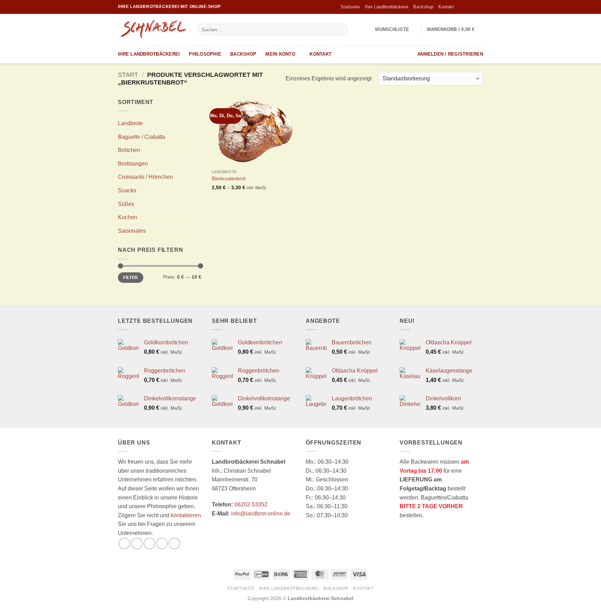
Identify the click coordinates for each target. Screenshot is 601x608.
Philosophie (205, 54)
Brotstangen (133, 164)
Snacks (127, 190)
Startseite (350, 6)
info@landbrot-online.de (260, 514)
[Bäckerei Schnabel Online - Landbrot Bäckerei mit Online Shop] (152, 29)
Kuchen (127, 217)
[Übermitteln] (341, 29)
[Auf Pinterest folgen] (174, 543)
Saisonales (132, 231)
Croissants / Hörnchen (145, 177)
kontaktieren (186, 515)
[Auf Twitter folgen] (473, 7)
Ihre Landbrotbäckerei (386, 6)
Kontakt (446, 6)
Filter (130, 277)
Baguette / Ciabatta (141, 137)
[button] (455, 29)
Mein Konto (280, 54)
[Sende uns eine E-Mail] (480, 7)
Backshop (423, 6)
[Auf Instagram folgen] (466, 7)
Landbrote (130, 123)
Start (128, 74)
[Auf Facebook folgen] (460, 7)
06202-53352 (250, 504)
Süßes (126, 204)
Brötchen (129, 150)
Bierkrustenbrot (229, 178)
